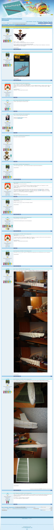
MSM (7, 114)
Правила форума (39, 21)
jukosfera (7, 135)
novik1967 (7, 28)
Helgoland (22, 117)
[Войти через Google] (29, 2)
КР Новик (18, 117)
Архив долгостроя (12, 24)
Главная (6, 0)
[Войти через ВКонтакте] (23, 2)
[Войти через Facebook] (25, 2)
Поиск (49, 21)
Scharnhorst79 (7, 83)
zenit (7, 493)
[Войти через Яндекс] (27, 2)
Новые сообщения (29, 21)
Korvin (7, 100)
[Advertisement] (26, 514)
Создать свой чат (25, 518)
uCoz (31, 527)
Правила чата (45, 21)
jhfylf (7, 217)
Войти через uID (27, 0)
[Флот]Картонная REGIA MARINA (20, 24)
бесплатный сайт (27, 527)
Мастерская (6, 24)
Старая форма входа (27, 4)
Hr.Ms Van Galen (20, 118)
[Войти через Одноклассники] (30, 2)
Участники (34, 21)
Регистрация (7, 0)
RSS (51, 21)
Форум (3, 24)
